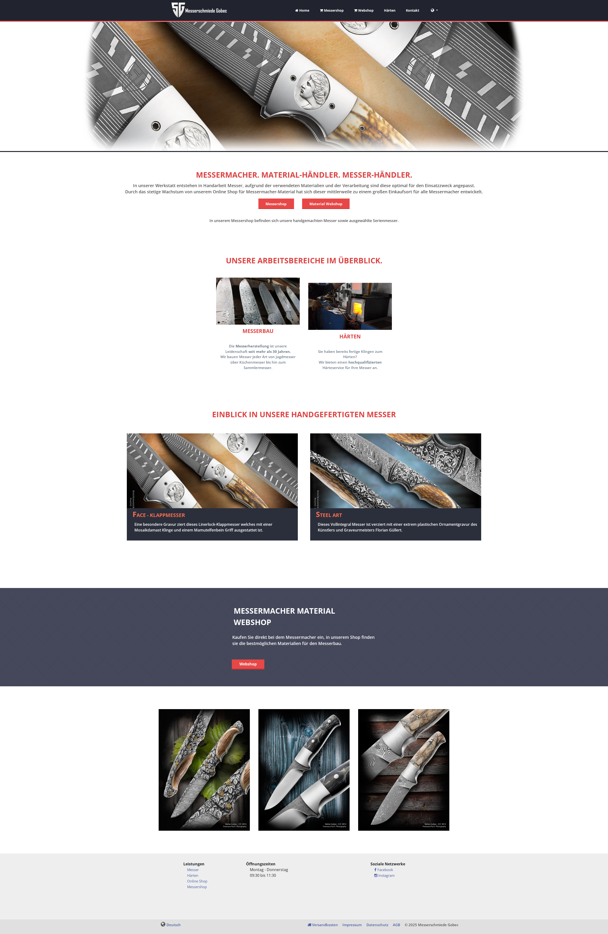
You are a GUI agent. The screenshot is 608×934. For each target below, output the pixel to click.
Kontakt (412, 10)
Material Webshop (325, 203)
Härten (389, 10)
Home (303, 10)
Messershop (333, 10)
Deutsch (173, 924)
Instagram (386, 875)
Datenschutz (377, 924)
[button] (434, 10)
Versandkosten (324, 924)
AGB (396, 924)
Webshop (365, 10)
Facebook (384, 869)
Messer (193, 869)
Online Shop (197, 881)
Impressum (352, 924)
